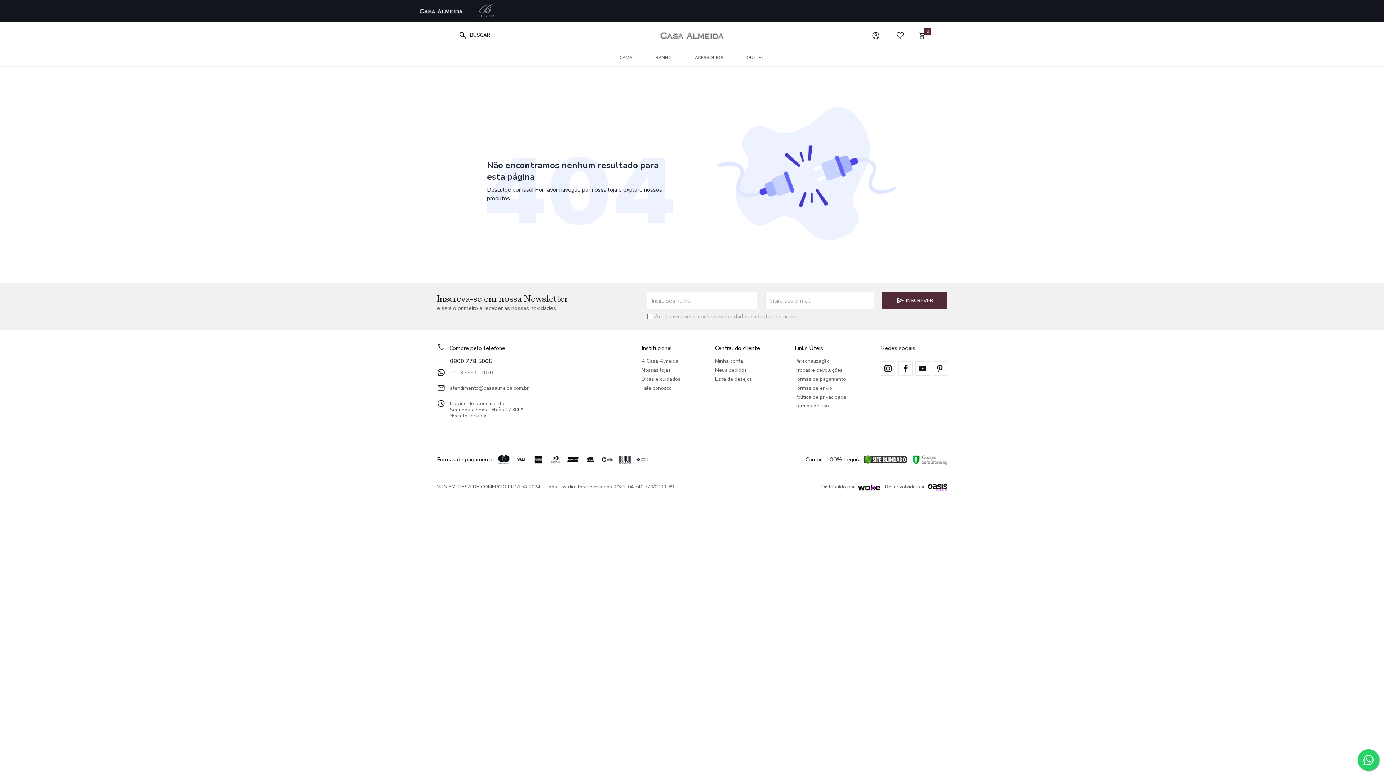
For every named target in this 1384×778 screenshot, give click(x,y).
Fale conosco (657, 388)
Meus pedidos (731, 370)
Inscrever (919, 300)
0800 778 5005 (471, 361)
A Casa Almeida (660, 361)
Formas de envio (813, 388)
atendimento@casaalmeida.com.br (489, 388)
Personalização (812, 361)
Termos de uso (812, 406)
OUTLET (755, 58)
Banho (664, 58)
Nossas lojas (656, 370)
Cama (626, 58)
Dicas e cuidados (661, 379)
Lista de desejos (733, 379)
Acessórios (709, 58)
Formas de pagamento (820, 379)
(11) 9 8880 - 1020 (471, 372)
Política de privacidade (820, 397)
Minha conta (729, 361)
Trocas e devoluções (819, 370)
